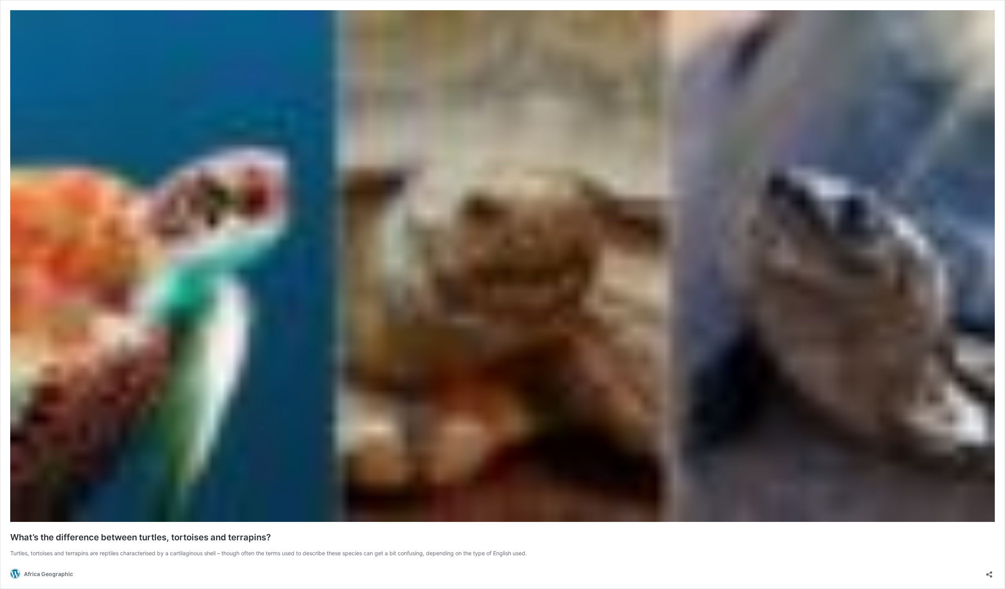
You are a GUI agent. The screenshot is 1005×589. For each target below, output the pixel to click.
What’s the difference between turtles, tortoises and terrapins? (140, 537)
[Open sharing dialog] (989, 572)
